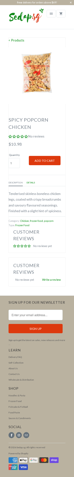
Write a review (51, 279)
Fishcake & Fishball (18, 406)
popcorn (49, 220)
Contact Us (14, 374)
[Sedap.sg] (23, 18)
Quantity (14, 154)
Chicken (24, 220)
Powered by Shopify (18, 453)
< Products (16, 40)
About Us (13, 368)
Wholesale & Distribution (21, 379)
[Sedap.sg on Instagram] (19, 435)
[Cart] (60, 13)
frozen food (36, 220)
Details (31, 182)
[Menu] (51, 13)
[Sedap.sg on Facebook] (11, 435)
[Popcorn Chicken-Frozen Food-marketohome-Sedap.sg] (37, 75)
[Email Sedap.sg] (26, 435)
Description (16, 182)
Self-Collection (16, 362)
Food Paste (14, 412)
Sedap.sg (21, 447)
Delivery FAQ (15, 357)
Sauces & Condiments (20, 418)
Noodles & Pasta (17, 395)
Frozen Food (22, 225)
